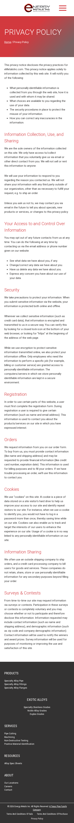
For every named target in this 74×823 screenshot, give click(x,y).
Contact (8, 790)
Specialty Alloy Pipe (13, 681)
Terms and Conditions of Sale (19, 814)
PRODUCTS (11, 673)
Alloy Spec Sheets (13, 763)
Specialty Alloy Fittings (15, 684)
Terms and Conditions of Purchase (52, 814)
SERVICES (10, 726)
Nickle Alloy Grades (37, 710)
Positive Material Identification (19, 744)
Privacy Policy (37, 818)
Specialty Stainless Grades (37, 707)
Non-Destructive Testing (16, 740)
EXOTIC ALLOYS (37, 700)
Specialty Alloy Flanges (15, 688)
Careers (8, 786)
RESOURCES (12, 756)
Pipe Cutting (10, 733)
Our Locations (11, 783)
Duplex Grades (37, 714)
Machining (9, 737)
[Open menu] (63, 8)
